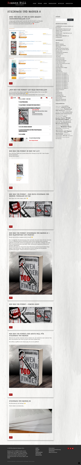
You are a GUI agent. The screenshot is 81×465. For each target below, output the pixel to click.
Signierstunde (59, 129)
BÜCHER (40, 3)
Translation (59, 92)
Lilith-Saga (59, 64)
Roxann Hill (16, 3)
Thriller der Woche (67, 134)
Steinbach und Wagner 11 (62, 77)
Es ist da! (58, 27)
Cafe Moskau (58, 112)
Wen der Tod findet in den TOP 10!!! (24, 151)
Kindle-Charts (60, 118)
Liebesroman (59, 121)
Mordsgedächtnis (66, 122)
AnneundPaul (65, 106)
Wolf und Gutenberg (61, 99)
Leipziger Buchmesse (61, 60)
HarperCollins (59, 53)
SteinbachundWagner (59, 132)
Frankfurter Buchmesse (62, 52)
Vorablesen (70, 135)
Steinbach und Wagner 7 (62, 85)
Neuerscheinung (62, 124)
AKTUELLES (61, 3)
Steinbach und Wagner (61, 73)
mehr (11, 83)
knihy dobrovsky (60, 59)
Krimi (68, 118)
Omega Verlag (59, 71)
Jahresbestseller (59, 116)
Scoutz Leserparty (65, 128)
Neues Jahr (58, 69)
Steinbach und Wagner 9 (62, 88)
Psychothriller (65, 125)
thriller (59, 134)
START (34, 3)
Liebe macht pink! (60, 62)
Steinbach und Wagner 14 (62, 81)
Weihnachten (59, 137)
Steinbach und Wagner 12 (62, 78)
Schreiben (59, 128)
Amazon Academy (60, 44)
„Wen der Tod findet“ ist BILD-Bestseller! (28, 90)
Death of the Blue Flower (62, 48)
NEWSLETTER (69, 3)
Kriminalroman (62, 119)
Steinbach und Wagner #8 (20, 401)
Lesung (71, 119)
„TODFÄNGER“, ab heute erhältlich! (64, 26)
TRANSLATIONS (52, 3)
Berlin (62, 109)
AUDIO (45, 3)
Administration (53, 452)
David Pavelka (31, 461)
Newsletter (58, 70)
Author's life (65, 107)
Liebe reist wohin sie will (63, 63)
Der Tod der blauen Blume (62, 49)
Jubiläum (58, 56)
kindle (64, 116)
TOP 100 (65, 135)
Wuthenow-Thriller (61, 100)
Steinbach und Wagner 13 (62, 80)
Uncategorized (59, 95)
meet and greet (67, 121)
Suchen (70, 19)
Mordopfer (58, 122)
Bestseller (68, 109)
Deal (61, 112)
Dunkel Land (59, 51)
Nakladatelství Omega (61, 67)
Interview (58, 55)
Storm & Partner (60, 89)
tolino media (59, 135)
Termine (66, 132)
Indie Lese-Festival (59, 115)
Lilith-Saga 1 (59, 66)
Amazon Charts (58, 106)
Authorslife (58, 109)
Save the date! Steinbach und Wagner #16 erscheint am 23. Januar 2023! (63, 30)
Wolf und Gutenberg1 (65, 137)
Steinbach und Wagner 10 (62, 75)
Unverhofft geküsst (61, 96)
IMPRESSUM (51, 451)
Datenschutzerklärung (55, 449)
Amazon (57, 42)
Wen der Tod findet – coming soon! (24, 304)
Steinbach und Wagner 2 (62, 82)
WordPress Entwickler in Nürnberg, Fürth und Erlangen (18, 461)
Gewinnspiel (68, 113)
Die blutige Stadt (67, 112)
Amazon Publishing (61, 45)
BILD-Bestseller (60, 110)
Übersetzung (59, 93)
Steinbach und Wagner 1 (62, 74)
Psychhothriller (58, 125)
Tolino (57, 91)
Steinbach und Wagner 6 (62, 84)
